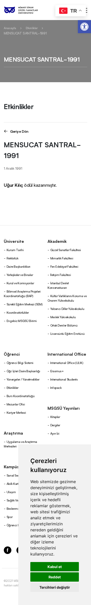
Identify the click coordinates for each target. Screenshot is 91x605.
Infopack (56, 387)
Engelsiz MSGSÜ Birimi (22, 320)
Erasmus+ (57, 371)
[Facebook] (7, 549)
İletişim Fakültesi (60, 274)
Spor (10, 517)
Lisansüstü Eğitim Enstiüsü (67, 333)
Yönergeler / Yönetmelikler (23, 379)
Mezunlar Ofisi (16, 404)
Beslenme (13, 508)
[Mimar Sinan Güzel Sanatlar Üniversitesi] (27, 10)
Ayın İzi (54, 433)
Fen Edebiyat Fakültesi (64, 266)
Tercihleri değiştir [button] (54, 587)
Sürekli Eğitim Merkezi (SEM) (25, 304)
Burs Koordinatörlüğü (21, 396)
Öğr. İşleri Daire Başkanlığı (23, 371)
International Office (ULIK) (66, 362)
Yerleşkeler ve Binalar (20, 274)
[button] (84, 26)
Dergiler (55, 425)
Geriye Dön (19, 131)
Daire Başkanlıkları (18, 266)
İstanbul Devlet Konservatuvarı (58, 285)
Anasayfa (10, 28)
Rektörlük (12, 258)
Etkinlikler (32, 28)
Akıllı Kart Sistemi (17, 483)
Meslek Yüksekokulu (63, 317)
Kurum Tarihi (15, 250)
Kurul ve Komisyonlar (20, 283)
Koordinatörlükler (18, 312)
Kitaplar (55, 416)
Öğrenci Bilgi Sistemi (20, 362)
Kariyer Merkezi (16, 412)
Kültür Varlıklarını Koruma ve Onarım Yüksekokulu (67, 298)
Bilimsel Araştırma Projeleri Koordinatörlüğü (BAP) (22, 293)
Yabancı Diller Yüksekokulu (67, 308)
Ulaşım (11, 492)
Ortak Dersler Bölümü (64, 325)
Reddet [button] (55, 577)
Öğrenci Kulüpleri (18, 525)
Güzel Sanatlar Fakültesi (65, 250)
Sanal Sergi (14, 475)
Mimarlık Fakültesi (61, 258)
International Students (64, 379)
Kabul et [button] (55, 567)
